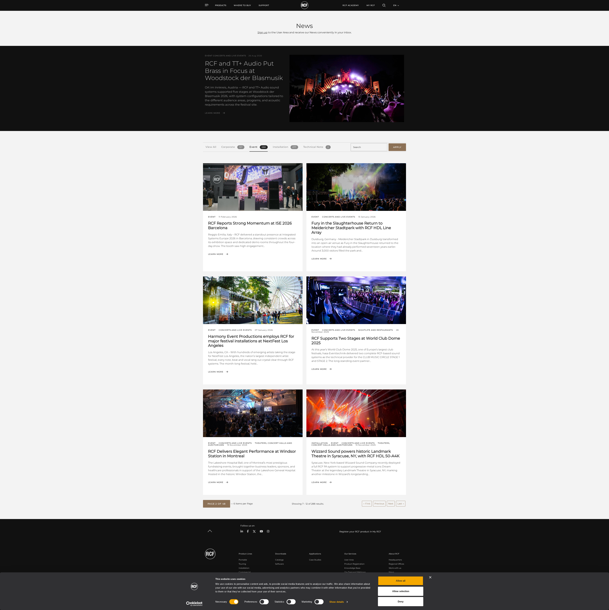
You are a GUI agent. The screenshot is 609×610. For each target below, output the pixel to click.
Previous (379, 503)
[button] (216, 504)
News (391, 572)
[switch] (264, 601)
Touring (242, 564)
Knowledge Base (352, 568)
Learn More (212, 113)
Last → (400, 503)
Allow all (400, 580)
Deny (400, 601)
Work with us (395, 568)
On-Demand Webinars (355, 572)
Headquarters (395, 560)
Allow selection (400, 591)
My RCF (371, 5)
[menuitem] (242, 5)
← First (366, 503)
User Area (349, 560)
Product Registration (354, 564)
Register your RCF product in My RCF (360, 531)
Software (279, 564)
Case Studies (315, 560)
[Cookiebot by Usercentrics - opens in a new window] (194, 603)
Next (390, 503)
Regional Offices (396, 564)
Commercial (245, 572)
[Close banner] (430, 577)
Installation (244, 568)
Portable (243, 560)
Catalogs (279, 560)
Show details (336, 601)
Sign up (262, 32)
